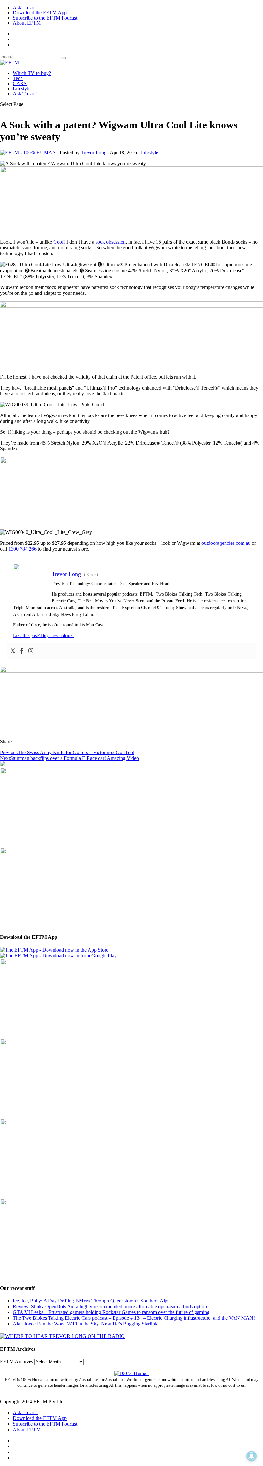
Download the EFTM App (40, 12)
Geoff (59, 242)
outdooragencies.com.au (225, 543)
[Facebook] (22, 651)
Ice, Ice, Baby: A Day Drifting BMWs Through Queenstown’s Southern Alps (91, 1300)
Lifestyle (21, 88)
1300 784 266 (22, 549)
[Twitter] (13, 651)
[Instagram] (31, 651)
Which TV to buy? (32, 73)
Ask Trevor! (25, 7)
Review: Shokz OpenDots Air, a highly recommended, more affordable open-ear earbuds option (110, 1306)
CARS (20, 83)
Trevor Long (93, 152)
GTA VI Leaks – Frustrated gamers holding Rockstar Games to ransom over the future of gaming (111, 1312)
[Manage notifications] (251, 1456)
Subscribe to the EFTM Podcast (45, 17)
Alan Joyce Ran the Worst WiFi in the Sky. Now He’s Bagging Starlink (85, 1323)
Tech (18, 78)
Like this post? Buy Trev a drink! (43, 635)
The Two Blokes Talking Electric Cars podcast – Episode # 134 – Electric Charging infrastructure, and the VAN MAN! (134, 1318)
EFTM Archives (16, 1361)
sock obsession (111, 242)
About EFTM (27, 23)
